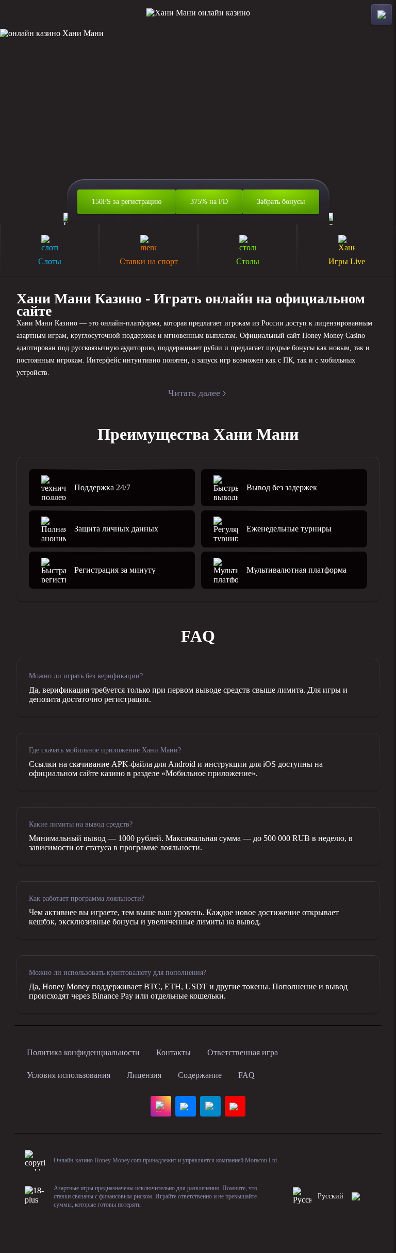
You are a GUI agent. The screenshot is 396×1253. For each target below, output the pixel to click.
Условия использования (68, 1075)
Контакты (173, 1052)
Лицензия (144, 1075)
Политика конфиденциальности (83, 1052)
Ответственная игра (242, 1052)
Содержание (200, 1075)
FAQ (246, 1075)
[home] (198, 14)
